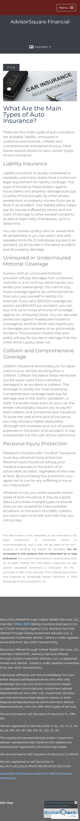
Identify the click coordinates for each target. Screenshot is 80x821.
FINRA (17, 624)
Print (11, 67)
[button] (66, 7)
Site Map (6, 803)
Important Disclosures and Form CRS (28, 773)
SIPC (27, 624)
